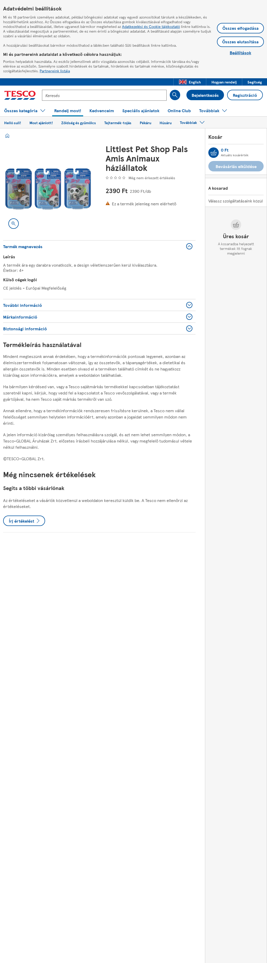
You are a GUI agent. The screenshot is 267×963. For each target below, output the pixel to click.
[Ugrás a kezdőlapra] (20, 95)
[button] (190, 82)
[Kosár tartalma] (213, 152)
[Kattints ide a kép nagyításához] (13, 223)
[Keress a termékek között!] (175, 95)
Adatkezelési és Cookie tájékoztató (151, 26)
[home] (7, 135)
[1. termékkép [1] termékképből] (48, 189)
